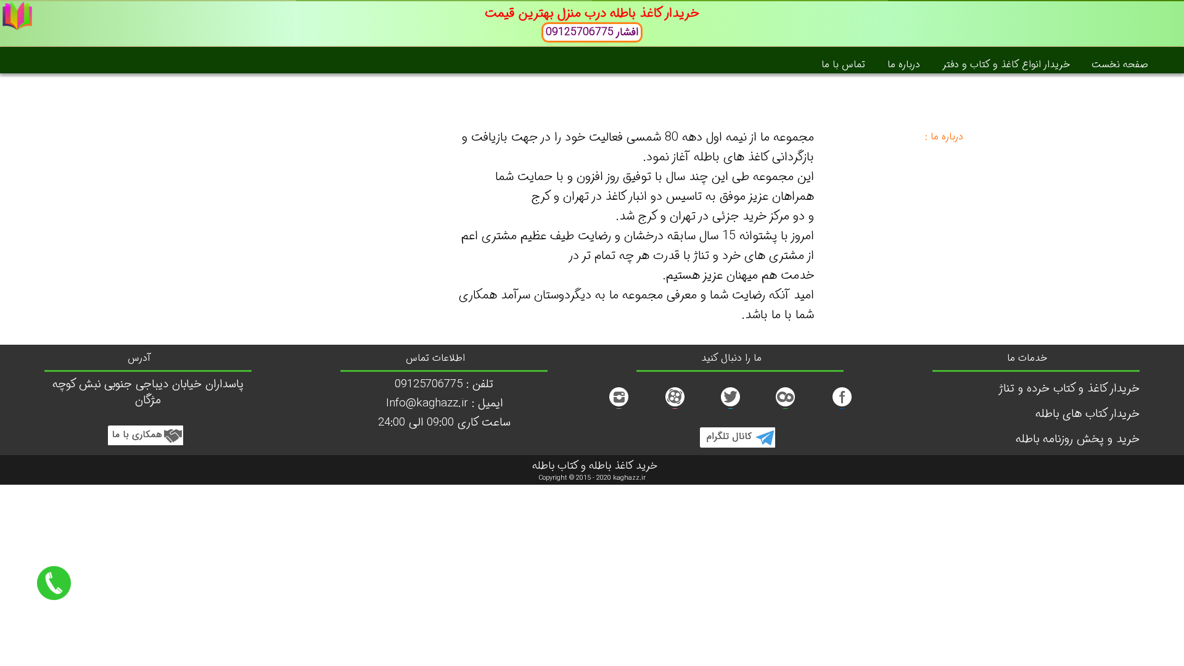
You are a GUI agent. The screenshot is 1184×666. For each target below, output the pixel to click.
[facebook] (842, 405)
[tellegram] (737, 444)
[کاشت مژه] (674, 405)
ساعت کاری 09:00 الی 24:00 (444, 423)
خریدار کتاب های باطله (1087, 414)
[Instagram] (618, 405)
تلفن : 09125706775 (444, 384)
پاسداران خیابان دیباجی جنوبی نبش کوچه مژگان (148, 392)
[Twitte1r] (786, 405)
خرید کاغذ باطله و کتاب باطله (594, 466)
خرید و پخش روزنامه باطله (1078, 439)
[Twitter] (730, 405)
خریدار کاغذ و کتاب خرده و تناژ (1069, 389)
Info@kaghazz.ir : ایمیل (444, 404)
